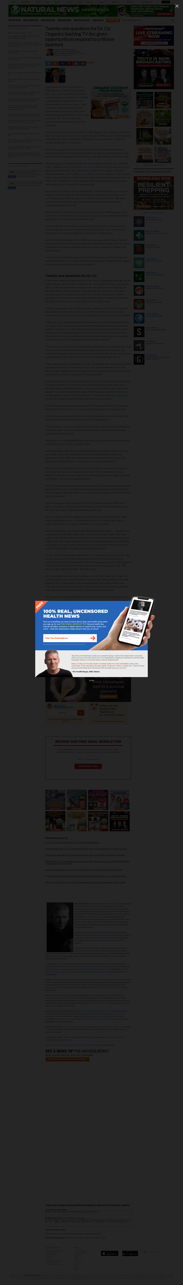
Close (91, 680)
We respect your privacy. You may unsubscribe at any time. (64, 644)
